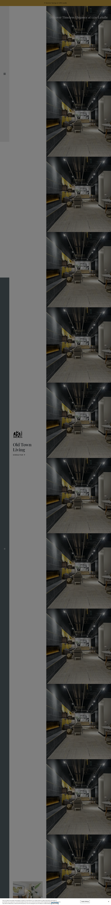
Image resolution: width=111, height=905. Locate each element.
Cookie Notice (55, 903)
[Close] (108, 901)
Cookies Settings (85, 901)
